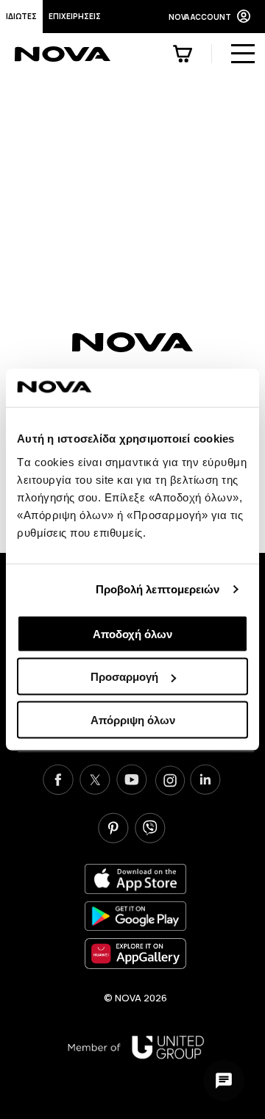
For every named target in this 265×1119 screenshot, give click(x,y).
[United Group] (136, 1047)
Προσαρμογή (124, 677)
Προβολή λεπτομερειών (158, 589)
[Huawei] (135, 953)
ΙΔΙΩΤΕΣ (21, 16)
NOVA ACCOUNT (200, 17)
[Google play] (135, 916)
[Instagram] (168, 781)
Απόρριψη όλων (133, 719)
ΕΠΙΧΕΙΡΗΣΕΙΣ (75, 16)
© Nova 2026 (135, 997)
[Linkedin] (205, 781)
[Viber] (150, 830)
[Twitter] (95, 781)
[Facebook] (58, 781)
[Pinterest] (113, 830)
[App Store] (135, 879)
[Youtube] (131, 781)
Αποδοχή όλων (132, 633)
